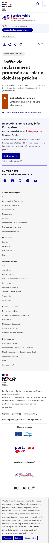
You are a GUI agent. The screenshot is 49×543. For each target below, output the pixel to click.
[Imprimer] (9, 44)
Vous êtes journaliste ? (10, 356)
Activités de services (10, 266)
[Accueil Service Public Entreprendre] (20, 20)
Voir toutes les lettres (10, 161)
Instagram (27, 180)
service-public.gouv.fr (12, 419)
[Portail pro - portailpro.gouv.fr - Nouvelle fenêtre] (24, 449)
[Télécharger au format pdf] (4, 44)
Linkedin (20, 180)
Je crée (5, 242)
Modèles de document (11, 324)
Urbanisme (6, 300)
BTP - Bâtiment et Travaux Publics (15, 279)
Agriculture (6, 270)
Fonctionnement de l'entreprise (14, 223)
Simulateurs (6, 320)
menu (45, 6)
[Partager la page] (15, 44)
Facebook (5, 180)
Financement (7, 214)
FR (42, 44)
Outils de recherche (10, 328)
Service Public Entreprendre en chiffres (17, 348)
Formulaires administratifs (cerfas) (15, 315)
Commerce (6, 283)
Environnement (8, 210)
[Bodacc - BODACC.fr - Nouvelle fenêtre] (24, 488)
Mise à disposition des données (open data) (19, 352)
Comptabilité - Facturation (12, 201)
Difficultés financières (10, 205)
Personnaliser (30, 538)
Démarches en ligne (10, 311)
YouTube (35, 180)
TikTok (12, 180)
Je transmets (7, 251)
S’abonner (9, 156)
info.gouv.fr (29, 413)
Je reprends (6, 246)
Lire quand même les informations (23, 112)
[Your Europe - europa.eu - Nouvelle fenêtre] (24, 434)
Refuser (18, 538)
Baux (4, 197)
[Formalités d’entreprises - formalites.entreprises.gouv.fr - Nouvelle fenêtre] (24, 462)
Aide (4, 360)
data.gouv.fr (33, 419)
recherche (37, 3)
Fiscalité (5, 218)
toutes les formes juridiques (16, 30)
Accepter (7, 538)
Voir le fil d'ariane (9, 36)
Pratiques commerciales (11, 227)
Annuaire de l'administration (13, 332)
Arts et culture (7, 274)
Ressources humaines (10, 231)
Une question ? (8, 365)
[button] (20, 44)
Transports (6, 296)
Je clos (4, 255)
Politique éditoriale (9, 343)
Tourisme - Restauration (11, 291)
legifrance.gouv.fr (10, 413)
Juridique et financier (10, 287)
